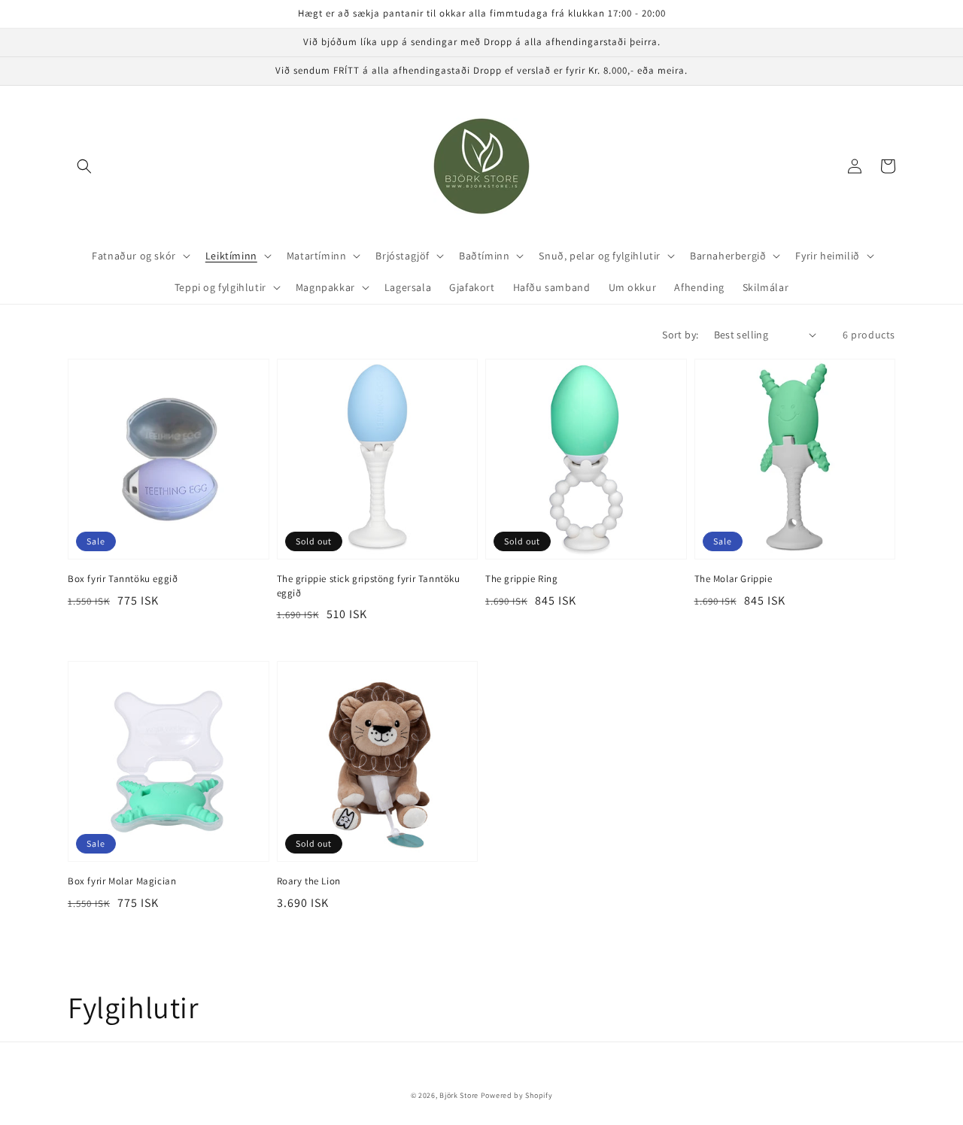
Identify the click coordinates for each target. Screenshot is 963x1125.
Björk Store (458, 1095)
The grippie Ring (521, 578)
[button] (84, 166)
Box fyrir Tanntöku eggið (123, 578)
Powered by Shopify (517, 1095)
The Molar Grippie (733, 578)
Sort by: (680, 334)
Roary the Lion (309, 881)
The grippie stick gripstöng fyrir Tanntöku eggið (368, 585)
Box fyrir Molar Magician (122, 881)
